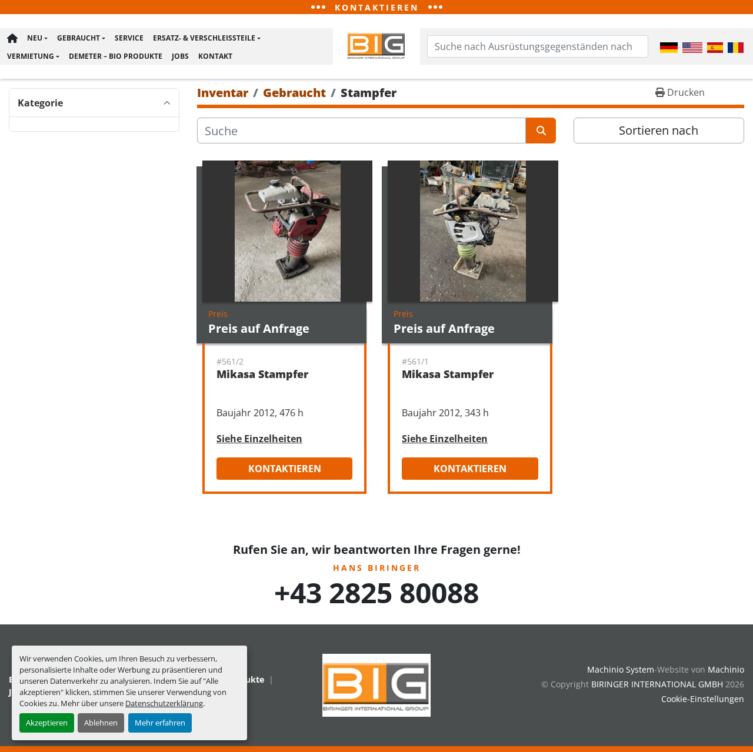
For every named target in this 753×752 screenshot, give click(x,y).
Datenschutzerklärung (164, 703)
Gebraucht (78, 38)
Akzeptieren (47, 722)
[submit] (541, 130)
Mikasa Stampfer (262, 374)
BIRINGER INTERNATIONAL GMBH (657, 684)
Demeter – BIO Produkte (115, 56)
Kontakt (215, 56)
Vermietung (30, 56)
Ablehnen (101, 722)
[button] (37, 38)
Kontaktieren (284, 468)
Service (129, 38)
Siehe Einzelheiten (259, 438)
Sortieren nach (658, 130)
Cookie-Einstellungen (702, 698)
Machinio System (620, 669)
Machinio (726, 669)
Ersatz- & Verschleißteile (204, 38)
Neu (34, 38)
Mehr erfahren (160, 722)
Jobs (180, 56)
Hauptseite (12, 38)
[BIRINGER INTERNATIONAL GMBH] (376, 684)
